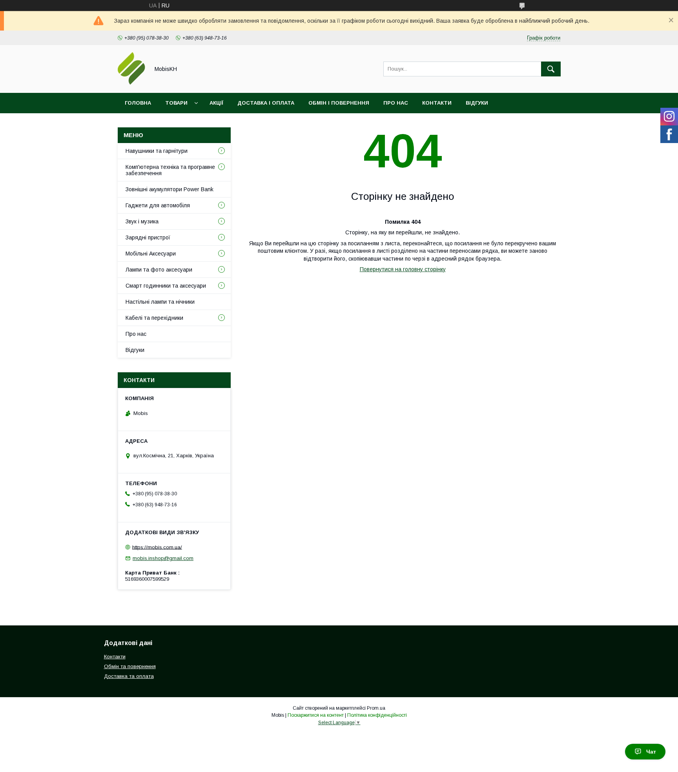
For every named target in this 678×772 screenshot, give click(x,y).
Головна (138, 103)
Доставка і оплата (265, 103)
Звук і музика (142, 221)
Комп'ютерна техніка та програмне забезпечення (170, 170)
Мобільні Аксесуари (151, 253)
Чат (651, 751)
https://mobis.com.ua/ (157, 547)
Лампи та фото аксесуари (159, 269)
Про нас (395, 103)
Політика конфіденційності (377, 715)
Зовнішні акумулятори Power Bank (169, 189)
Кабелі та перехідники (154, 318)
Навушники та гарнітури (157, 151)
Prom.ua (376, 708)
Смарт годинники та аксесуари (166, 286)
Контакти (437, 103)
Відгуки (477, 103)
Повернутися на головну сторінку (403, 269)
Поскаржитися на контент (316, 715)
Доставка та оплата (129, 676)
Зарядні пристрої (148, 237)
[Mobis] (131, 83)
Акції (216, 103)
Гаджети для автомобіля (158, 205)
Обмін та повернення (130, 666)
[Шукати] (551, 69)
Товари (176, 103)
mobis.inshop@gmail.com (163, 558)
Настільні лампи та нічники (160, 302)
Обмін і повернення (338, 103)
